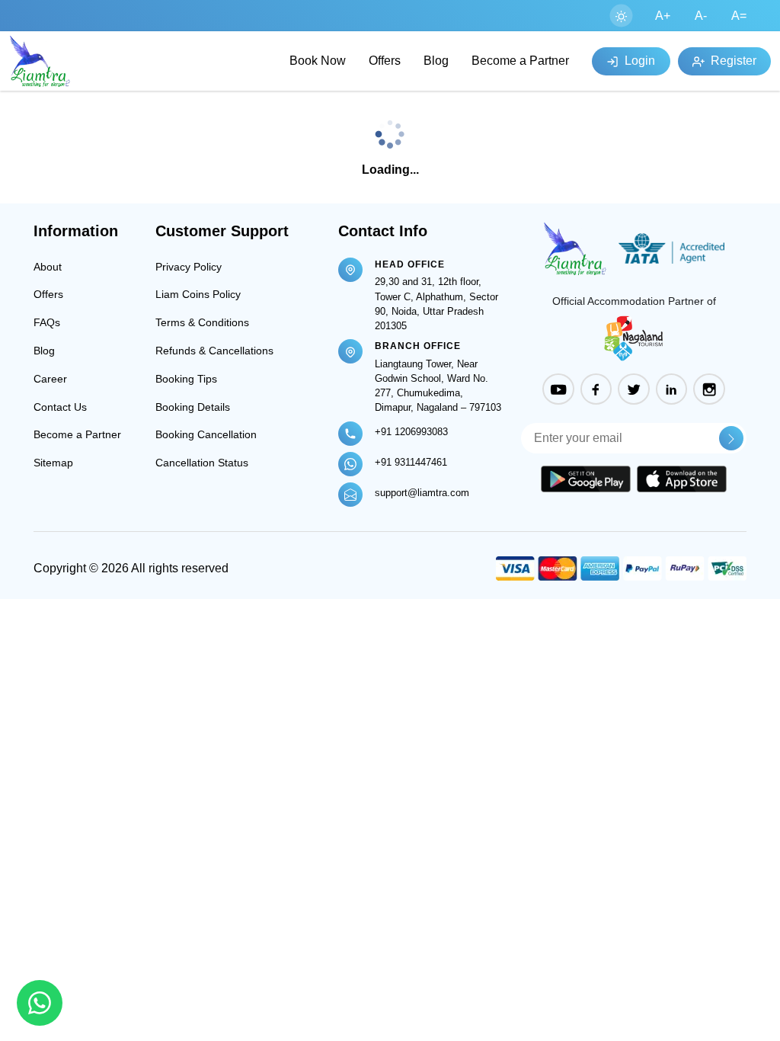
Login (638, 60)
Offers (385, 60)
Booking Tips (186, 379)
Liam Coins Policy (198, 294)
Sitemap (53, 462)
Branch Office (418, 346)
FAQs (47, 322)
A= (738, 15)
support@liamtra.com (422, 492)
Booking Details (192, 407)
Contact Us (60, 407)
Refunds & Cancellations (214, 350)
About (48, 267)
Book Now (317, 60)
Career (50, 379)
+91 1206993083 (411, 431)
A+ (662, 15)
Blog (436, 60)
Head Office (410, 264)
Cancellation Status (201, 462)
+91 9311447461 (411, 462)
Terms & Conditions (202, 322)
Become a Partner (520, 60)
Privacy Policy (188, 267)
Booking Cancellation (206, 434)
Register (732, 60)
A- (701, 15)
